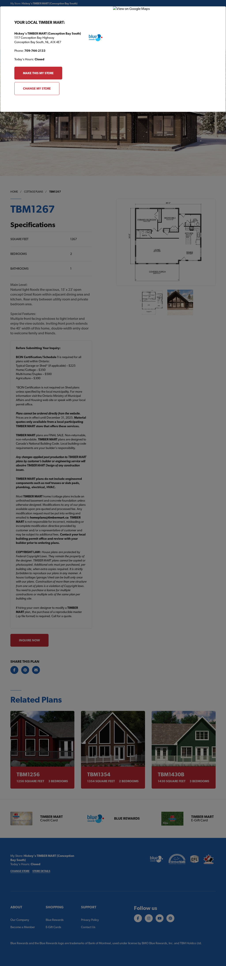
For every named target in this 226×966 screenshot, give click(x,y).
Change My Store (37, 88)
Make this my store (38, 73)
